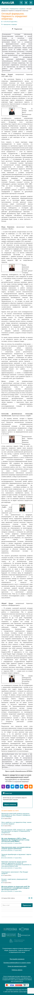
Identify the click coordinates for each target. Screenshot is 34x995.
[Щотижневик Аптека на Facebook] (32, 898)
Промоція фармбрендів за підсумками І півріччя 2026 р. (16, 855)
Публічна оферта (17, 970)
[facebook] (8, 786)
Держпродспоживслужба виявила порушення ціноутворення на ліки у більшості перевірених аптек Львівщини (15, 815)
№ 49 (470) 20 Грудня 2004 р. (10, 21)
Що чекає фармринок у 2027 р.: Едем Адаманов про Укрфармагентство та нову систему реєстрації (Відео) (15, 840)
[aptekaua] (31, 786)
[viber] (3, 786)
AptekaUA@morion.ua (25, 991)
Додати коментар (10, 804)
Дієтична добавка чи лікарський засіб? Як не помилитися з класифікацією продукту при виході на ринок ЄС (15, 888)
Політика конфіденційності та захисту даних (17, 962)
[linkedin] (17, 786)
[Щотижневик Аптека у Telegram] (29, 898)
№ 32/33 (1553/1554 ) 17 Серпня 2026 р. (12, 843)
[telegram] (12, 786)
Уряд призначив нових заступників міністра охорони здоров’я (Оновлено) (16, 847)
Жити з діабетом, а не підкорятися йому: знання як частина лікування (16, 823)
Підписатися (27, 905)
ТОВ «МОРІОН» (14, 991)
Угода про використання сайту (17, 966)
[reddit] (26, 786)
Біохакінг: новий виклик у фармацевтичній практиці (14, 879)
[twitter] (21, 786)
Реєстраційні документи (17, 959)
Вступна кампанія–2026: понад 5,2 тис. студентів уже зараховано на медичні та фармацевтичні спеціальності (16, 831)
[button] (21, 3)
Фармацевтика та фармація (10, 24)
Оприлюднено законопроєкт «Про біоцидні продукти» (14, 872)
